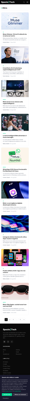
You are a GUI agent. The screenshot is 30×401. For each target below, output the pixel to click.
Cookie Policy (17, 391)
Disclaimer (5, 370)
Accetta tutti (7, 394)
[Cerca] (24, 2)
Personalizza (6, 398)
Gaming (18, 349)
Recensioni (19, 354)
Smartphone (6, 354)
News (4, 349)
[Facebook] (11, 341)
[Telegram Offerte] (4, 341)
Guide (17, 352)
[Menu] (27, 2)
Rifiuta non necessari (20, 394)
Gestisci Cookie (7, 372)
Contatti (5, 364)
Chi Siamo (5, 362)
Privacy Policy (8, 391)
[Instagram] (8, 341)
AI (3, 352)
